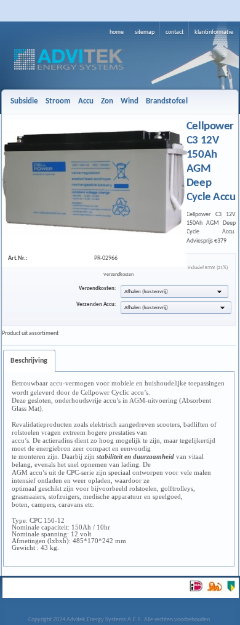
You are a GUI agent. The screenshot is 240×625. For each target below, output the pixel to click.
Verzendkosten (118, 274)
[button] (174, 291)
